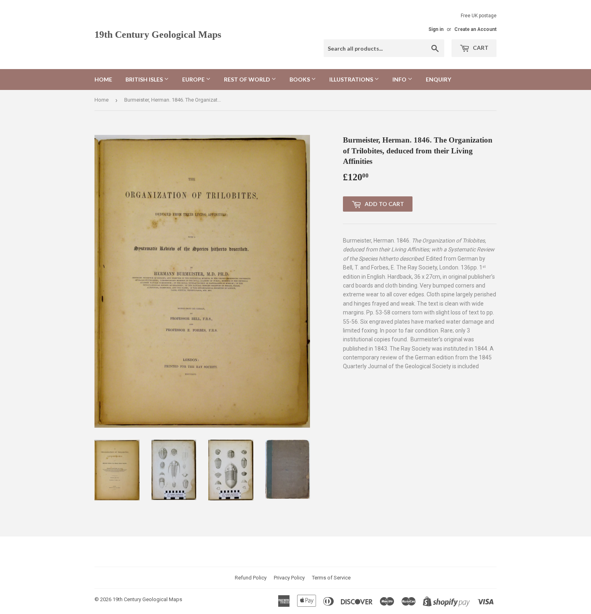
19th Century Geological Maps (157, 34)
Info (400, 79)
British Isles (144, 79)
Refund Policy (251, 578)
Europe (194, 79)
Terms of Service (331, 578)
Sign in (436, 29)
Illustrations (351, 79)
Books (300, 79)
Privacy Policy (289, 578)
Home (103, 79)
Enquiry (438, 79)
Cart (480, 47)
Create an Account (475, 29)
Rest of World (247, 79)
